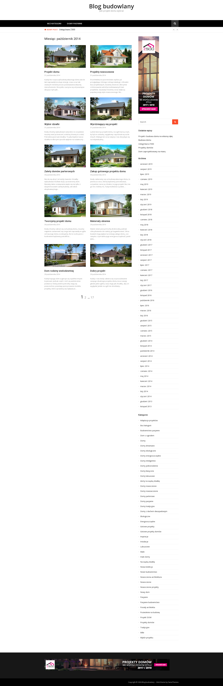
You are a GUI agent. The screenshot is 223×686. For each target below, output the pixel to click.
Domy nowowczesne (149, 491)
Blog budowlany (111, 6)
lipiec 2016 (144, 305)
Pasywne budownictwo (150, 602)
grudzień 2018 (146, 209)
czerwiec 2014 (146, 371)
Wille (142, 632)
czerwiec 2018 (146, 219)
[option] (119, 29)
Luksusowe (145, 547)
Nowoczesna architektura (151, 577)
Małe (142, 552)
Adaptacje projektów (149, 420)
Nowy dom (145, 592)
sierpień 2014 (146, 361)
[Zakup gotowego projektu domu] (111, 156)
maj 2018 (144, 225)
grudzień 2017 (146, 245)
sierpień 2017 (146, 260)
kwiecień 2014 (146, 381)
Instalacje (144, 542)
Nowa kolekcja (146, 567)
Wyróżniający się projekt (103, 124)
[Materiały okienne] (111, 205)
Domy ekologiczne (148, 451)
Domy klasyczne (147, 471)
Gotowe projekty (147, 526)
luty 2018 (144, 235)
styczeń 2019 (145, 204)
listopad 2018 (146, 214)
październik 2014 (147, 351)
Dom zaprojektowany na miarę (151, 151)
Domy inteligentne (148, 461)
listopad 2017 (146, 250)
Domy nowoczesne (148, 486)
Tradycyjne (144, 627)
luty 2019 (144, 199)
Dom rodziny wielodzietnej (59, 270)
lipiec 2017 (144, 265)
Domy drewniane (147, 446)
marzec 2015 (145, 336)
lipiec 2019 (144, 174)
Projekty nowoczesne (102, 71)
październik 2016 (147, 300)
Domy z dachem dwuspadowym (153, 511)
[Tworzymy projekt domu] (65, 205)
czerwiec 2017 (146, 270)
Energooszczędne (147, 521)
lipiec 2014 (144, 366)
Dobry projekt (97, 270)
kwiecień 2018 (146, 230)
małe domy (145, 557)
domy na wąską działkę (150, 481)
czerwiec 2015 (146, 331)
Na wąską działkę (147, 562)
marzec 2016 (145, 310)
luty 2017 (144, 280)
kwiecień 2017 (146, 275)
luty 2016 (144, 315)
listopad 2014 (146, 346)
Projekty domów (145, 147)
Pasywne (144, 597)
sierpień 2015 (146, 326)
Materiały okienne (100, 221)
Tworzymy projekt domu (57, 221)
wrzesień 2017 (146, 255)
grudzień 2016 (146, 290)
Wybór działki (51, 124)
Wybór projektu (146, 638)
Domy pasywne (74, 23)
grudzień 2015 (146, 320)
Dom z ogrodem (147, 435)
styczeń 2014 (145, 396)
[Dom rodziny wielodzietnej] (65, 255)
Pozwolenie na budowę (150, 612)
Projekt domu (51, 71)
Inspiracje (144, 536)
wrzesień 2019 (146, 164)
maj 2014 (144, 376)
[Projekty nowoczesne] (111, 56)
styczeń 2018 (145, 240)
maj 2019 (144, 184)
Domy (142, 441)
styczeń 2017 (145, 285)
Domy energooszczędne (150, 456)
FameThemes (173, 682)
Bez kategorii (54, 23)
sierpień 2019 (146, 169)
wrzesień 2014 (146, 356)
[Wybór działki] (65, 108)
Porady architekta (147, 607)
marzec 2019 (145, 194)
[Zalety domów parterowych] (65, 156)
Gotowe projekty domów (150, 531)
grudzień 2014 (146, 341)
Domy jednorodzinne (149, 466)
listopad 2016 (146, 295)
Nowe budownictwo (148, 572)
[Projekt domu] (65, 56)
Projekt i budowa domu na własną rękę (155, 136)
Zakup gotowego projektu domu (108, 171)
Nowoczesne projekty (149, 587)
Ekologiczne (145, 516)
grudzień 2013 (146, 401)
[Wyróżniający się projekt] (111, 108)
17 (92, 297)
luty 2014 (144, 391)
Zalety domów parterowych (59, 171)
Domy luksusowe (147, 476)
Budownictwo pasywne (150, 430)
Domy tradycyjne (147, 506)
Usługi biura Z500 (67, 29)
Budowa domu (144, 140)
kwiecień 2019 (146, 189)
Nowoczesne (145, 582)
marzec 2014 (145, 386)
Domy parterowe (147, 496)
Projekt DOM (145, 617)
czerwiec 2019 (146, 179)
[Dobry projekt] (111, 255)
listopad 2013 (146, 406)
